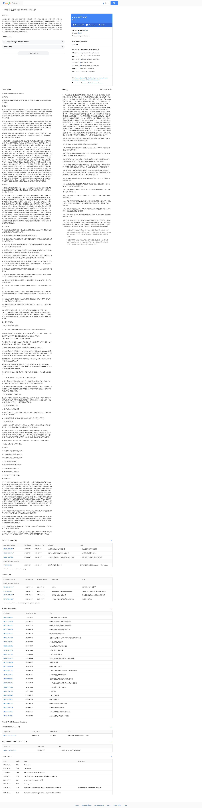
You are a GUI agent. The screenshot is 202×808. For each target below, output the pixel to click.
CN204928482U (8, 711)
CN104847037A (8, 707)
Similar (102, 25)
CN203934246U (8, 691)
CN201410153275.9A (9, 735)
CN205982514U (8, 703)
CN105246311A (8, 587)
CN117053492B (8, 599)
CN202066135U (8, 646)
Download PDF (79, 25)
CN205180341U (8, 670)
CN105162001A (8, 666)
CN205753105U (8, 617)
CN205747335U (8, 687)
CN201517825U (8, 642)
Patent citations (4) (81, 78)
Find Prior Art (92, 25)
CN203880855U (8, 557)
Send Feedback (86, 805)
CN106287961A (8, 595)
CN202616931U (8, 716)
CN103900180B (8, 621)
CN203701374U (8, 654)
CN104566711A (8, 638)
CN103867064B (8, 650)
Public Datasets (99, 805)
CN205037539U (8, 683)
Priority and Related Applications (90, 80)
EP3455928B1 (7, 591)
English (85, 30)
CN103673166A (8, 662)
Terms (108, 805)
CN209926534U (8, 695)
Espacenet (84, 83)
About (77, 805)
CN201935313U (8, 633)
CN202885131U (8, 553)
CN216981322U (8, 675)
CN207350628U (8, 679)
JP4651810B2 (7, 565)
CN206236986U (8, 699)
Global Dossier (92, 83)
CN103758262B (8, 629)
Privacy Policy (117, 805)
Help (125, 805)
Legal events (99, 78)
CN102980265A (8, 549)
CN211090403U (8, 658)
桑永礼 (80, 33)
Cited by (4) (90, 78)
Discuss (100, 83)
